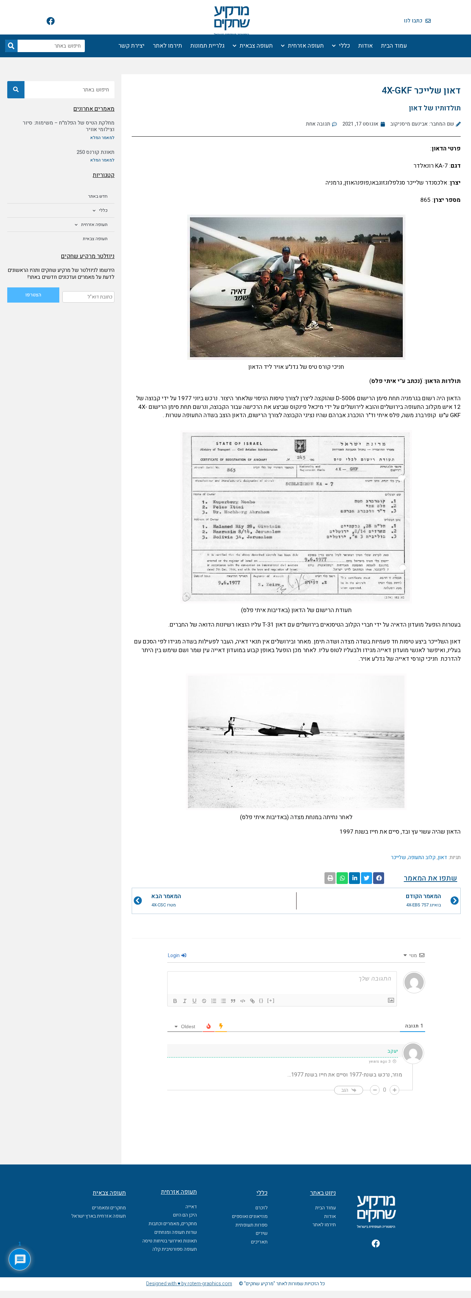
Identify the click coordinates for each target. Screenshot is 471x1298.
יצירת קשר (131, 45)
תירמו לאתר (167, 45)
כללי (344, 45)
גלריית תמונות (207, 45)
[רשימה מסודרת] (214, 1001)
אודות (365, 45)
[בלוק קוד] (243, 1001)
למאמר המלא (102, 138)
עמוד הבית (394, 45)
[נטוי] (185, 1001)
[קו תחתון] (194, 1001)
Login (174, 955)
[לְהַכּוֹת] (204, 1001)
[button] (378, 878)
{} (261, 1000)
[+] (271, 1000)
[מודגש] (175, 1001)
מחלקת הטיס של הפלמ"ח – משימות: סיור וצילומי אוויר (68, 126)
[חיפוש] (11, 46)
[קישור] (252, 1001)
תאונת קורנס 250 (95, 152)
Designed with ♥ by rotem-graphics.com (189, 1283)
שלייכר (398, 857)
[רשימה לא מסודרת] (223, 1001)
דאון (442, 857)
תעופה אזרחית (306, 45)
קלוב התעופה (421, 857)
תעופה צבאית (256, 45)
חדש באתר (98, 196)
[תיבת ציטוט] (233, 1001)
